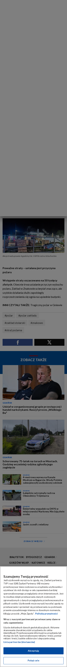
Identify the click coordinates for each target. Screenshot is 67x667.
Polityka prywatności (46, 613)
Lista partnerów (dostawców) (19, 642)
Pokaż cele (33, 660)
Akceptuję (33, 650)
